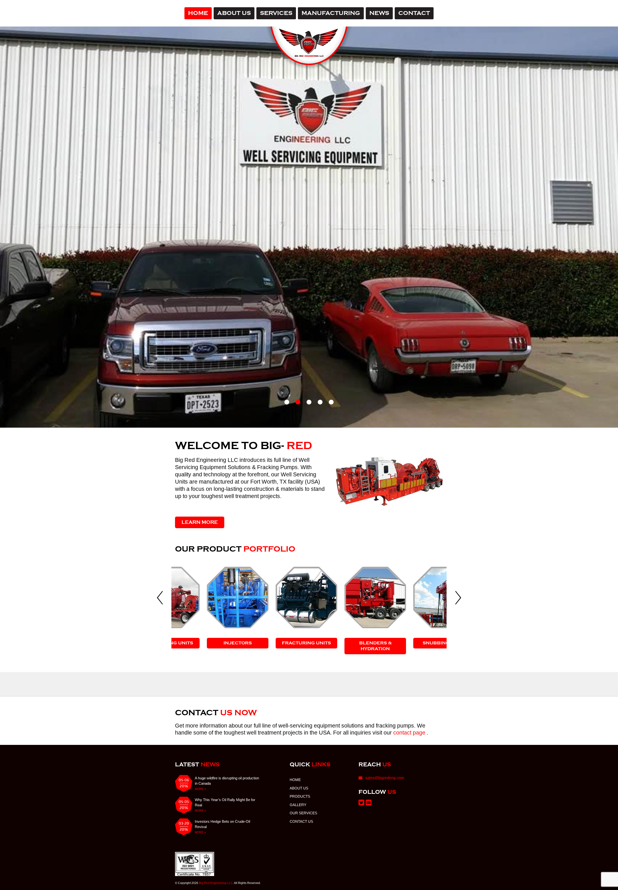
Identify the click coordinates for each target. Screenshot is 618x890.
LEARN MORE (199, 534)
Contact (414, 13)
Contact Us (301, 834)
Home (198, 13)
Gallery (298, 817)
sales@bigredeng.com (384, 790)
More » (200, 801)
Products (300, 809)
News (379, 13)
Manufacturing (331, 13)
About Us (234, 13)
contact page (410, 745)
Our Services (303, 825)
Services (276, 13)
